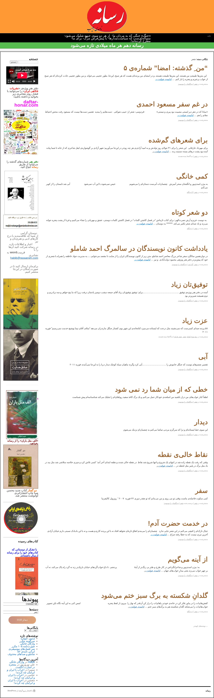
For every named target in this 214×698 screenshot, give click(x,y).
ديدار (201, 422)
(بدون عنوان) (28, 638)
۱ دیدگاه (190, 228)
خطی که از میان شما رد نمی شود (161, 389)
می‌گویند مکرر (27, 641)
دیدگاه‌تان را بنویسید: (185, 84)
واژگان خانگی (27, 643)
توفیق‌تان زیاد (189, 284)
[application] (22, 75)
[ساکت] (13, 81)
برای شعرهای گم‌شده (178, 140)
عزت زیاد (195, 320)
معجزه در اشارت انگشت (22, 666)
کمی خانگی (192, 176)
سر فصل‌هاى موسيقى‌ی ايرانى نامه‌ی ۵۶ (22, 650)
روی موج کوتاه (192, 337)
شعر (195, 84)
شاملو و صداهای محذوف (21, 654)
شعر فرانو (178, 337)
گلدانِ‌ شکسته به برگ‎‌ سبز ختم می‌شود (154, 595)
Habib (31, 662)
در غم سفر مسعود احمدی (172, 104)
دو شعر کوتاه (190, 212)
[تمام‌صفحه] (9, 81)
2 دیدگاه (190, 192)
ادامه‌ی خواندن (163, 79)
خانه (209, 36)
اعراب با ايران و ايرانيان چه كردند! (21, 671)
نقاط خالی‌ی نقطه (183, 454)
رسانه (208, 691)
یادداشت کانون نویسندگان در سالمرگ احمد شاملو (139, 248)
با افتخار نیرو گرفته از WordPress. (19, 691)
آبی (203, 356)
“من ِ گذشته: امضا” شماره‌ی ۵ (166, 68)
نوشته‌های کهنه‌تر (200, 626)
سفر (201, 490)
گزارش (190, 265)
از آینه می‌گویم (188, 559)
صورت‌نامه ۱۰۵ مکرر (23, 646)
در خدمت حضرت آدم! (178, 523)
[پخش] (34, 81)
